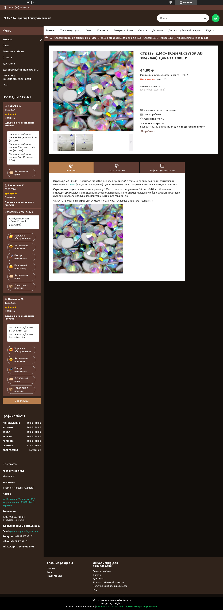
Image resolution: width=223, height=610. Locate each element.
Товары (7, 39)
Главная (50, 30)
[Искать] (205, 18)
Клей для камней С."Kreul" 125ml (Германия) (19, 221)
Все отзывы (22, 400)
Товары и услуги (69, 30)
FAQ (5, 84)
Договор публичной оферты (184, 30)
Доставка (157, 30)
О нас (89, 30)
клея (72, 184)
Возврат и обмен (123, 30)
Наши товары (54, 576)
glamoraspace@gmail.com (24, 531)
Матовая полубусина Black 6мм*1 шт (21, 336)
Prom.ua (127, 600)
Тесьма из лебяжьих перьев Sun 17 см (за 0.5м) (21, 157)
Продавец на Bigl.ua (111, 603)
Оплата (142, 30)
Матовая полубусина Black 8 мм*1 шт (21, 329)
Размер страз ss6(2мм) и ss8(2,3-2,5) (120, 37)
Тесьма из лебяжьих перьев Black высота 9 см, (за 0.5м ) (22, 147)
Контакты (103, 30)
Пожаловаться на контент (109, 606)
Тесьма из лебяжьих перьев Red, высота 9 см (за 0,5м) (23, 137)
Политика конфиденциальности (17, 77)
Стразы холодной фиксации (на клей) (75, 37)
